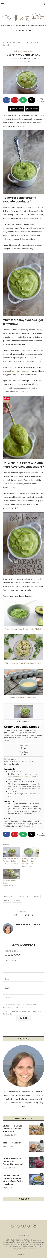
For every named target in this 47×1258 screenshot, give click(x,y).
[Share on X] (31, 100)
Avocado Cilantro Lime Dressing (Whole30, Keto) (29, 861)
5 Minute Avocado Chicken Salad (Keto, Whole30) (23, 663)
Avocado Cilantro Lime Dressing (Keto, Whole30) (23, 629)
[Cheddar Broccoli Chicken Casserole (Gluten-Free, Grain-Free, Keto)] (36, 1179)
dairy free (8, 896)
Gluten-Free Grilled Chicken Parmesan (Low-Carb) (12, 1129)
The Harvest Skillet (28, 58)
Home (5, 42)
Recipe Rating (11, 951)
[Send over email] (23, 100)
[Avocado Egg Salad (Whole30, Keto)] (11, 852)
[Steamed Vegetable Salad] (11, 874)
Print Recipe (33, 109)
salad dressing (23, 896)
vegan (6, 901)
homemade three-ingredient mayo (16, 371)
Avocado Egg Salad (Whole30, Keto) (10, 859)
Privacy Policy (23, 1235)
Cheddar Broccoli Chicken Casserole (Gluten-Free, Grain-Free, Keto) (13, 1180)
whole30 (17, 901)
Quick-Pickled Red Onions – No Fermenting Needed (13, 1161)
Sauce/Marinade (27, 51)
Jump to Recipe (17, 109)
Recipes (16, 42)
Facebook (36, 586)
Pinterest (6, 590)
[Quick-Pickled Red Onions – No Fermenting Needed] (36, 1162)
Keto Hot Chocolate (13, 1143)
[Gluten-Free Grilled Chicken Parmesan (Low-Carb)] (36, 1130)
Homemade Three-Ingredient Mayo (23, 697)
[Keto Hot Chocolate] (36, 1147)
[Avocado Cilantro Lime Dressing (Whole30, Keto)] (30, 852)
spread (36, 896)
